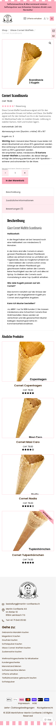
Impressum (24, 703)
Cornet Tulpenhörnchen (28, 555)
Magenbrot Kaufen (11, 636)
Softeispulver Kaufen (12, 643)
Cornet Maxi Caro (28, 442)
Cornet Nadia (28, 498)
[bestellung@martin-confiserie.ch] (53, 36)
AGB (34, 703)
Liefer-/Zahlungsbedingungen (19, 707)
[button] (52, 19)
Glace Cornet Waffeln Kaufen (16, 647)
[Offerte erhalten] (53, 31)
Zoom (50, 43)
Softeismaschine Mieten (13, 670)
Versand (5, 168)
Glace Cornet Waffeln (22, 30)
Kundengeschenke (11, 662)
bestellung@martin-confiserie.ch (23, 603)
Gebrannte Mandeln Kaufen (15, 632)
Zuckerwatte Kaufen (12, 651)
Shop (4, 30)
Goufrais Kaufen (10, 640)
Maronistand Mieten (11, 666)
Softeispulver (8, 681)
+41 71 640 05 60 (17, 620)
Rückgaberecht (45, 707)
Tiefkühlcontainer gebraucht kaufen (19, 677)
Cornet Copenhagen (28, 385)
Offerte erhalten (10, 674)
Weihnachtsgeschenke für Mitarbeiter (20, 658)
